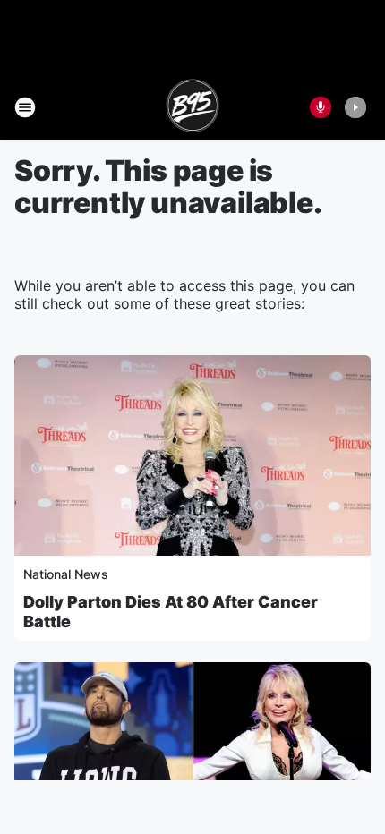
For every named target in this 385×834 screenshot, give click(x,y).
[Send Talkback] (320, 107)
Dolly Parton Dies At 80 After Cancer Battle (170, 611)
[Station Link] (192, 107)
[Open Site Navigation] (25, 107)
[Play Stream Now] (355, 107)
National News (65, 574)
